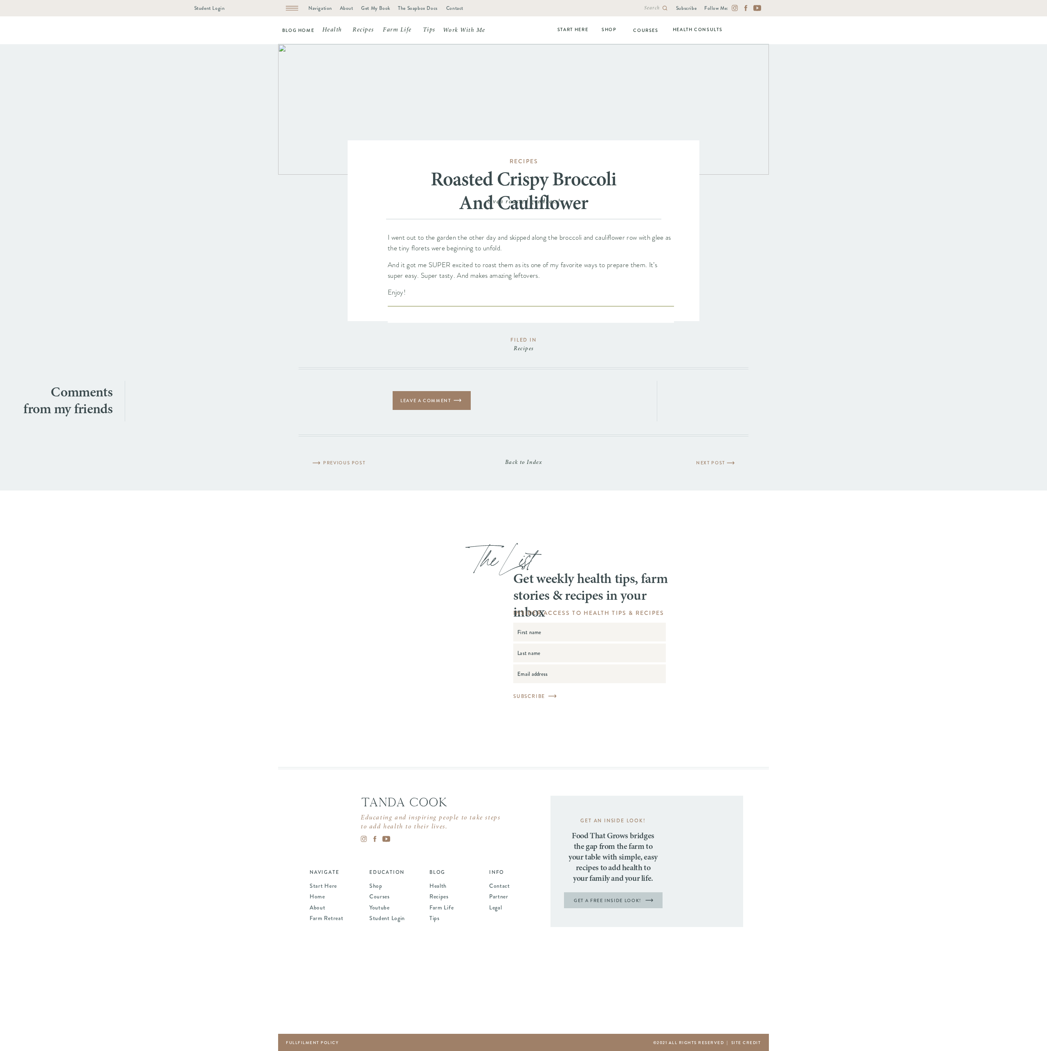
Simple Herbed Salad (706, 462)
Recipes (524, 161)
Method (482, 426)
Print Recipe (413, 386)
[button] (392, 477)
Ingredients (431, 426)
